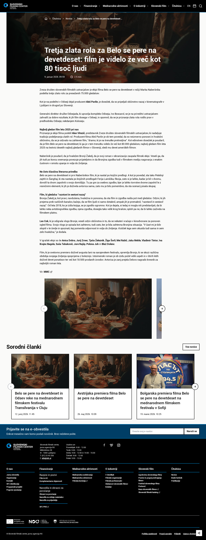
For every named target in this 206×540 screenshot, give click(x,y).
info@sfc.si (46, 458)
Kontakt (9, 481)
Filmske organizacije (113, 478)
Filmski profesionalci (113, 481)
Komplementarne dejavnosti (51, 481)
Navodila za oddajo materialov (51, 497)
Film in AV (44, 478)
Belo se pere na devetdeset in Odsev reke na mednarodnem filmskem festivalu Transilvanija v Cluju (39, 400)
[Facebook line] (104, 445)
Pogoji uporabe (165, 534)
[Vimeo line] (111, 445)
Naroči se (192, 431)
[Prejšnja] (44, 308)
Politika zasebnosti (149, 534)
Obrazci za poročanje (48, 494)
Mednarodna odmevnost (82, 478)
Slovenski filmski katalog (148, 492)
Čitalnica (56, 18)
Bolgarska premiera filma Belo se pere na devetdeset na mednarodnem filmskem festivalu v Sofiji (164, 400)
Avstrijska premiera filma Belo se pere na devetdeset (102, 395)
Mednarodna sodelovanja (82, 475)
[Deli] (199, 533)
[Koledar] (194, 6)
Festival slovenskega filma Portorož (148, 485)
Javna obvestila (12, 475)
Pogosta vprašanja (13, 490)
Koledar (108, 487)
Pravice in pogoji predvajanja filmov (150, 479)
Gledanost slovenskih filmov (116, 484)
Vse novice (191, 346)
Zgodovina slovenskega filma (150, 475)
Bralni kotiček (176, 478)
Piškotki (177, 534)
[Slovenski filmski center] (46, 18)
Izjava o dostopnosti (191, 534)
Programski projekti (14, 487)
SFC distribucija (12, 484)
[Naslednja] (162, 308)
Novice (69, 18)
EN (188, 6)
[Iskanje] (200, 6)
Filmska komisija (79, 481)
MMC (46, 271)
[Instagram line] (118, 445)
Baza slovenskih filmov (147, 489)
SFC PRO (43, 507)
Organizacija (11, 478)
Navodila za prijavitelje (48, 500)
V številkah (109, 475)
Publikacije (175, 481)
